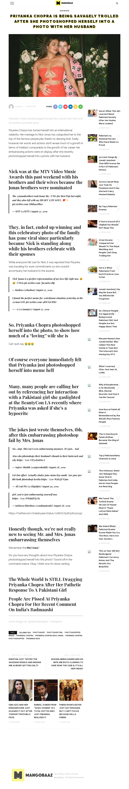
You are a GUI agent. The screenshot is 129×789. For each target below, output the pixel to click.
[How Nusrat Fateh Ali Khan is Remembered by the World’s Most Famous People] (89, 410)
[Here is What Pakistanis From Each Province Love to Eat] (92, 269)
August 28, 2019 (57, 467)
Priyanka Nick (33, 639)
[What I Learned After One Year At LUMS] (89, 366)
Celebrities (25, 632)
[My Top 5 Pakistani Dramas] (92, 208)
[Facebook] (90, 774)
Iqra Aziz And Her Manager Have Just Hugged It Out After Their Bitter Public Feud (20, 711)
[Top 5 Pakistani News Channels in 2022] (89, 456)
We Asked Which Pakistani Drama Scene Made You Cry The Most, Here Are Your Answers (109, 532)
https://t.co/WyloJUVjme (54, 479)
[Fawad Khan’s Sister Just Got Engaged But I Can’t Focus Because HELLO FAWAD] (71, 689)
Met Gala (32, 547)
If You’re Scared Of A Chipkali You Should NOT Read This (109, 224)
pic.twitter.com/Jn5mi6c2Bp (39, 282)
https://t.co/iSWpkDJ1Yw (26, 498)
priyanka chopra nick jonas (49, 636)
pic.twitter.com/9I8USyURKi (41, 302)
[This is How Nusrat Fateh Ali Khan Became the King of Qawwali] (92, 435)
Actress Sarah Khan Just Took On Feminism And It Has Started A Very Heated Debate (109, 188)
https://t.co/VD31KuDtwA (31, 460)
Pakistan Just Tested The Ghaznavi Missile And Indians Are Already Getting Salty (25, 662)
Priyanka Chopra (24, 636)
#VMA (53, 196)
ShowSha (64, 11)
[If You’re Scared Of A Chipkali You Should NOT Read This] (92, 223)
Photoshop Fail (55, 632)
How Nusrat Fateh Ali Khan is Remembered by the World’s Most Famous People (109, 415)
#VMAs (20, 282)
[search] (117, 3)
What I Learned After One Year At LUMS (108, 369)
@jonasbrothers (25, 196)
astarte (18, 106)
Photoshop (39, 632)
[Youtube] (114, 774)
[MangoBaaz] (33, 775)
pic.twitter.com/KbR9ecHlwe (27, 204)
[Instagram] (106, 774)
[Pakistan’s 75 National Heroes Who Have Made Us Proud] (92, 137)
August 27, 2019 (39, 211)
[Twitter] (98, 774)
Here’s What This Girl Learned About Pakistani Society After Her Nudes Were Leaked (109, 117)
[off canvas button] (12, 3)
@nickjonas (49, 298)
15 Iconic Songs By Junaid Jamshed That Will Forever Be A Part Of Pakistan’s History (109, 163)
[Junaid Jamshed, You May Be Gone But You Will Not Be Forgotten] (92, 291)
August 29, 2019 (50, 486)
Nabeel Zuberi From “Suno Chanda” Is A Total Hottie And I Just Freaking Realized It (45, 711)
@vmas (16, 302)
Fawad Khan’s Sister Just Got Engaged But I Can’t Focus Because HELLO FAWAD (70, 711)
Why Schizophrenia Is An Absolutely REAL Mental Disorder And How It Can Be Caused (109, 390)
